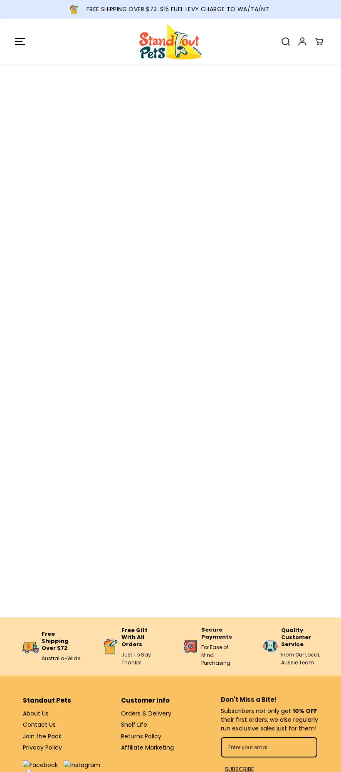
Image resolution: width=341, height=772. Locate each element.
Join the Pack (42, 736)
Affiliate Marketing (147, 747)
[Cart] (318, 41)
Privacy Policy (42, 747)
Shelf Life (134, 724)
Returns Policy (141, 736)
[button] (20, 41)
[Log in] (302, 41)
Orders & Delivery (146, 713)
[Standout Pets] (170, 41)
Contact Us (39, 724)
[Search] (285, 41)
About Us (36, 713)
